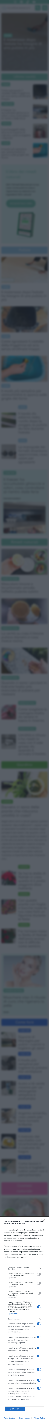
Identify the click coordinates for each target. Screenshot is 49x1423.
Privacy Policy (39, 1418)
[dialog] (24, 1320)
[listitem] (24, 1268)
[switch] (39, 1274)
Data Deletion (9, 1418)
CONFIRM (15, 1409)
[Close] (43, 1221)
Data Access (24, 1418)
